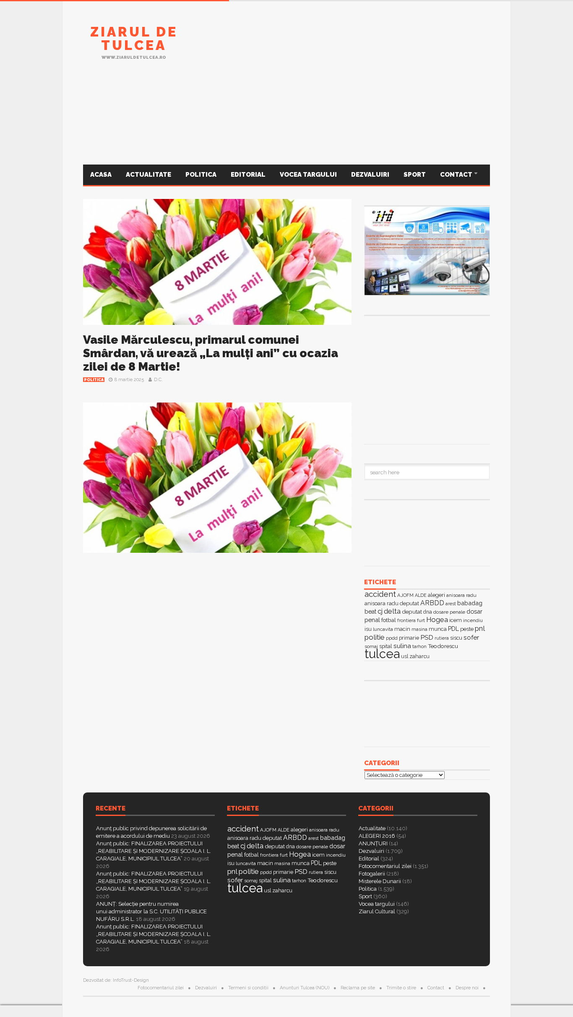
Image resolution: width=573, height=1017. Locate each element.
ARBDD (432, 603)
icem (455, 620)
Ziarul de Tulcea (134, 38)
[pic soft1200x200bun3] (286, 123)
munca (438, 629)
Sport (415, 174)
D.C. (158, 379)
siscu (456, 638)
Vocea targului (308, 174)
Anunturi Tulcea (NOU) (304, 988)
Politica (200, 174)
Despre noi (467, 988)
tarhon (419, 646)
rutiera (442, 638)
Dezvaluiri (370, 174)
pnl (480, 628)
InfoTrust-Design (131, 980)
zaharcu (419, 656)
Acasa (101, 174)
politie (375, 637)
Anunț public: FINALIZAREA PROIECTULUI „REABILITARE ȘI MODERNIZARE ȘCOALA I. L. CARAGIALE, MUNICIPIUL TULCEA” (153, 851)
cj (380, 611)
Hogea (437, 619)
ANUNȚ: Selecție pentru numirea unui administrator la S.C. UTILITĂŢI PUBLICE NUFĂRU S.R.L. (151, 911)
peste (467, 629)
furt (421, 620)
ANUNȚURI (373, 843)
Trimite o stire (401, 988)
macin (402, 629)
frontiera (406, 620)
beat (370, 611)
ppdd (392, 638)
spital (265, 880)
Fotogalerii (372, 874)
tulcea (382, 653)
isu (368, 629)
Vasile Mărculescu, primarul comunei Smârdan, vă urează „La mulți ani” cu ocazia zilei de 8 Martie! (210, 353)
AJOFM (405, 595)
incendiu (473, 620)
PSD (426, 637)
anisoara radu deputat (392, 603)
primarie (409, 638)
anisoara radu (461, 595)
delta (392, 611)
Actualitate (148, 174)
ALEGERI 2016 (377, 836)
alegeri (436, 595)
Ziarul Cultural (377, 911)
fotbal (388, 620)
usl (404, 656)
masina (419, 629)
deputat (412, 611)
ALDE (421, 595)
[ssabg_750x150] (337, 47)
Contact (457, 174)
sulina (402, 646)
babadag (469, 603)
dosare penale (449, 612)
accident (380, 594)
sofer (471, 637)
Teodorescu (443, 646)
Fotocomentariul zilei (385, 866)
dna (427, 612)
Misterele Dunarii (380, 881)
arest (450, 603)
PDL (453, 628)
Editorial (248, 174)
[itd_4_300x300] (427, 379)
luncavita (383, 629)
